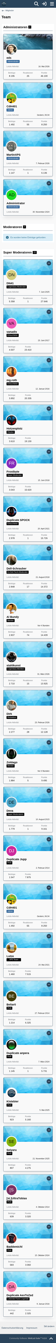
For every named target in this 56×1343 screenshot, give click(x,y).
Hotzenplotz (14, 428)
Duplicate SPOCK (18, 520)
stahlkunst (14, 665)
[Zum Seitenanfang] (51, 1338)
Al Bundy (13, 616)
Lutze (10, 956)
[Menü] (52, 4)
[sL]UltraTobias (17, 1198)
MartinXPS (14, 154)
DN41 (10, 283)
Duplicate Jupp (17, 859)
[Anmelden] (44, 4)
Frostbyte (13, 471)
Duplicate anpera (18, 1053)
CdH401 (12, 106)
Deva (10, 810)
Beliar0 (11, 1004)
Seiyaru (12, 1150)
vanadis (12, 331)
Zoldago (12, 762)
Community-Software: (28, 1338)
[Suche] (36, 4)
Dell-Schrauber (16, 568)
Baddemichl (14, 1246)
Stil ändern (49, 1326)
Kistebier (13, 1101)
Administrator (16, 203)
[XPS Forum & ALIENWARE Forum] (4, 4)
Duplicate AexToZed (20, 1295)
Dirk (9, 713)
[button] (49, 38)
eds (9, 57)
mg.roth (12, 380)
